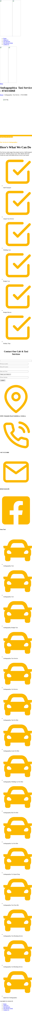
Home (1, 95)
